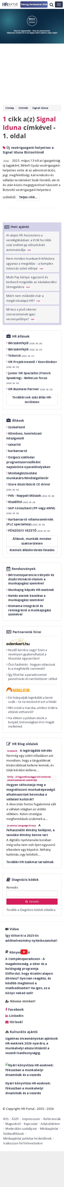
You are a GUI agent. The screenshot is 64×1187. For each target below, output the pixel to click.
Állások (18, 420)
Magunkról (13, 1124)
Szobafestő (16, 427)
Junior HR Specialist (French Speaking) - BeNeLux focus (28, 377)
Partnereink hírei (27, 632)
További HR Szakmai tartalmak (30, 862)
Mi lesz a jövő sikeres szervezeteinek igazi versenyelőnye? (21, 314)
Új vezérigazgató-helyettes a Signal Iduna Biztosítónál (28, 149)
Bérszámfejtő (25, 343)
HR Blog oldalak (25, 744)
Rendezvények (24, 569)
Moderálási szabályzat (21, 1128)
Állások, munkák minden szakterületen (32, 541)
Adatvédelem (50, 1124)
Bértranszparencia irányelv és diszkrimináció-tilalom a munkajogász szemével (31, 579)
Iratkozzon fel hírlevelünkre (23, 1143)
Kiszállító (21, 502)
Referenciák (52, 1119)
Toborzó (21, 355)
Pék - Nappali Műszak (31, 495)
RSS (6, 1119)
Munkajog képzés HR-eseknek (31, 590)
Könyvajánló (19, 952)
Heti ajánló (20, 227)
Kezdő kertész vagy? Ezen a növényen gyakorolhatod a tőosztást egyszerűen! (27, 654)
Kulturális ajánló (23, 1032)
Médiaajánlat (49, 1128)
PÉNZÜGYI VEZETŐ (29, 530)
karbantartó (17, 451)
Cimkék (23, 108)
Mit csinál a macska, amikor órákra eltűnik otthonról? (32, 710)
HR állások (21, 336)
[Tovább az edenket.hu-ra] (32, 641)
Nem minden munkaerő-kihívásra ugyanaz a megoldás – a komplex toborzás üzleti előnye (30, 263)
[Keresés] (51, 4)
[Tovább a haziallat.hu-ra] (32, 689)
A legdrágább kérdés (36, 750)
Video (14, 929)
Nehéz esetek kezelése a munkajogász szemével (27, 598)
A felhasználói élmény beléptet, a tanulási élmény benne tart (30, 830)
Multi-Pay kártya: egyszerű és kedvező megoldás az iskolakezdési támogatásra (31, 282)
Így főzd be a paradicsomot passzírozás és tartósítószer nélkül (32, 677)
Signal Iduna (40, 108)
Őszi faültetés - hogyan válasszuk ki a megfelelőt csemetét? (31, 666)
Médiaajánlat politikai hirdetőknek (27, 1138)
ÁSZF (15, 1119)
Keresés (12, 887)
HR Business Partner (30, 389)
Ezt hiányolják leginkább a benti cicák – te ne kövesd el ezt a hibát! (32, 699)
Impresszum (31, 1119)
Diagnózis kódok (25, 879)
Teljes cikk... (28, 197)
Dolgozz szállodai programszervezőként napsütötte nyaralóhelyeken (28, 462)
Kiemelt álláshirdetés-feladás (32, 550)
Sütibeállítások (13, 1133)
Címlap (9, 108)
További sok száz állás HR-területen (32, 399)
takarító (14, 444)
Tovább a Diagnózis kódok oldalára (30, 910)
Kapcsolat (31, 1124)
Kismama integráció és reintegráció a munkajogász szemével (29, 610)
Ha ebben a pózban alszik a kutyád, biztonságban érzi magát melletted (31, 722)
